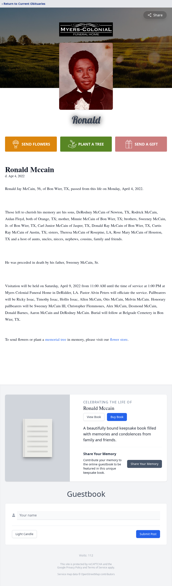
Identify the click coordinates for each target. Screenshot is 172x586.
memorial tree (55, 339)
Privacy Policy (74, 567)
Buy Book (117, 417)
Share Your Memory (144, 464)
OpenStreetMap (90, 574)
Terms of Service (97, 567)
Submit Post (148, 534)
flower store (119, 339)
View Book (94, 417)
